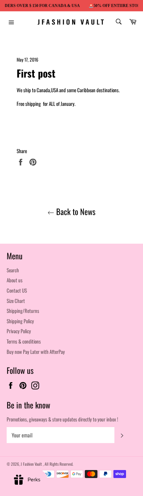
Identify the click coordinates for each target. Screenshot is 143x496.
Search (13, 270)
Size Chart (16, 300)
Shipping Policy (20, 321)
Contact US (17, 290)
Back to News (74, 211)
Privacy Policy (19, 331)
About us (15, 280)
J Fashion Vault (32, 464)
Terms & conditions (24, 341)
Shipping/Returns (23, 310)
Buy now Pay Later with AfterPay (36, 351)
